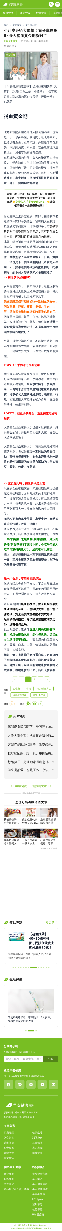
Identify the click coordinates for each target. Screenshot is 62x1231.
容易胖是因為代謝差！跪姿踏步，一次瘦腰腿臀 (31, 745)
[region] (31, 200)
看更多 (50, 922)
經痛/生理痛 (39, 695)
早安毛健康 (38, 1194)
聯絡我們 (9, 1178)
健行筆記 (37, 1209)
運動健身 (9, 1142)
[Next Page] (40, 679)
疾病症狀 (9, 1132)
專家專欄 (37, 1147)
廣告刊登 (9, 1184)
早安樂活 (9, 1158)
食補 (28, 688)
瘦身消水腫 (31, 25)
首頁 (6, 25)
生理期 (16, 688)
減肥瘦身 (16, 25)
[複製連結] (40, 703)
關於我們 (9, 1173)
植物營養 (37, 1152)
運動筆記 (37, 1204)
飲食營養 (9, 1137)
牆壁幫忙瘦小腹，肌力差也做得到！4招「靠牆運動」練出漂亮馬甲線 (30, 754)
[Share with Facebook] (34, 703)
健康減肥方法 (44, 688)
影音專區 (9, 1147)
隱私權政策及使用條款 (16, 1189)
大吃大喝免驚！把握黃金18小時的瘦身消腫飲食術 (31, 736)
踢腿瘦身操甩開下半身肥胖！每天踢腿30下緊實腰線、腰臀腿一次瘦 (31, 727)
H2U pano (38, 1199)
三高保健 (37, 1142)
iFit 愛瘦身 (38, 1214)
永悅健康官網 (40, 1173)
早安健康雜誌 (40, 1189)
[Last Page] (47, 679)
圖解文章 (9, 1152)
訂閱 (50, 1058)
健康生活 (37, 1132)
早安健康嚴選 (40, 1184)
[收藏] (12, 703)
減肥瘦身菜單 (19, 695)
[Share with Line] (28, 703)
